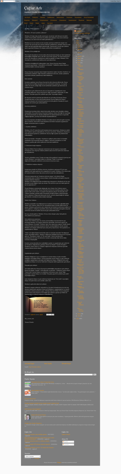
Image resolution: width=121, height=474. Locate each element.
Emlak (31, 23)
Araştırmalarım (72, 20)
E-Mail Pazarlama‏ (80, 146)
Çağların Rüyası (66, 434)
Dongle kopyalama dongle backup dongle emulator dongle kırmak (42, 403)
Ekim (79, 45)
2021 (77, 40)
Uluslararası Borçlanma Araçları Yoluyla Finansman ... (80, 197)
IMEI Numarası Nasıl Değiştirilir (33, 409)
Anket (43, 23)
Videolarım (69, 17)
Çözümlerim (53, 20)
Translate (36, 458)
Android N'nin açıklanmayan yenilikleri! (80, 121)
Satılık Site (80, 206)
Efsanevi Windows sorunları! (80, 106)
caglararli (78, 31)
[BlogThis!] (48, 314)
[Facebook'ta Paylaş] (52, 314)
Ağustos (80, 49)
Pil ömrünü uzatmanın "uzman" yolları (80, 179)
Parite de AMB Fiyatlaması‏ (80, 304)
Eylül (79, 47)
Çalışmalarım (62, 20)
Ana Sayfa (27, 17)
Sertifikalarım (50, 17)
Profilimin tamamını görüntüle (82, 33)
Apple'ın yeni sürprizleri (80, 190)
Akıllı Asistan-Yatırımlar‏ (80, 310)
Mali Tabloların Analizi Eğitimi (80, 166)
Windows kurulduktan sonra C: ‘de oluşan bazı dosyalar (39, 447)
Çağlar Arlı (33, 7)
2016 (77, 43)
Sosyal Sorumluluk (89, 17)
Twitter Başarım (80, 65)
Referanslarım (60, 17)
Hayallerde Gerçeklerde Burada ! (80, 298)
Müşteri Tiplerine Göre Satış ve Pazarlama (80, 215)
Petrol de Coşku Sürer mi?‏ (80, 261)
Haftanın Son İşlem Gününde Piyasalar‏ (80, 186)
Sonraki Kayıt (29, 363)
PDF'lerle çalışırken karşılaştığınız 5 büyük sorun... (80, 133)
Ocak (79, 316)
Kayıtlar (66, 441)
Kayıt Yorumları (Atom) (35, 367)
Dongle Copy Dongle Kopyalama (33, 423)
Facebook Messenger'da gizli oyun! (80, 78)
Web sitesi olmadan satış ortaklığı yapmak (36, 434)
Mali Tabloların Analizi (80, 73)
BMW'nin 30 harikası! (80, 265)
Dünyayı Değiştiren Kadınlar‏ (80, 252)
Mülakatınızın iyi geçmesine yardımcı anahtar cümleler (80, 113)
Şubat (79, 313)
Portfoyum (35, 17)
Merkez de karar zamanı (80, 94)
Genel (25, 23)
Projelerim (27, 20)
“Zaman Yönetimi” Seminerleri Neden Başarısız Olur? (80, 159)
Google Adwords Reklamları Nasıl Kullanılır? (80, 246)
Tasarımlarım (78, 17)
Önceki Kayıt (66, 363)
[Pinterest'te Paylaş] (53, 314)
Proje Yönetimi (80, 69)
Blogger (59, 462)
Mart (79, 62)
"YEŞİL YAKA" (79, 83)
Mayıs (79, 58)
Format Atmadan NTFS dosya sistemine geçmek (37, 444)
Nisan (79, 60)
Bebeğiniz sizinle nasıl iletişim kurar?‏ (79, 223)
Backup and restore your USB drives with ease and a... (80, 271)
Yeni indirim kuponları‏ (80, 126)
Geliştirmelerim (44, 20)
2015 (77, 318)
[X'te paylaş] (50, 314)
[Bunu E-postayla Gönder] (47, 314)
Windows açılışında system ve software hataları (37, 441)
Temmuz (80, 52)
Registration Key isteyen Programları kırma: (42, 382)
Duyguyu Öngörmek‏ (80, 287)
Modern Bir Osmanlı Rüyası (38, 415)
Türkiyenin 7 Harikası (80, 203)
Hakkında (89, 20)
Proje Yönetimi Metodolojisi (80, 292)
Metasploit (34, 20)
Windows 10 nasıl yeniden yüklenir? (80, 88)
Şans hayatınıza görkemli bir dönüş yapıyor (80, 140)
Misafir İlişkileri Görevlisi (37, 390)
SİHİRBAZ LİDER (80, 237)
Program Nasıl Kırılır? (30, 398)
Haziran (80, 56)
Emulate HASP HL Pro (80, 278)
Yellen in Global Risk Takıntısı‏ (80, 151)
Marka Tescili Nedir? (80, 241)
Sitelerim (42, 17)
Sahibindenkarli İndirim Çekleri (80, 209)
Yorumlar (66, 444)
